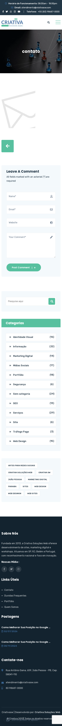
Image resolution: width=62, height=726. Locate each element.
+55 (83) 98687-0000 (49, 11)
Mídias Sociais (21, 365)
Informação (19, 346)
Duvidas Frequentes (15, 595)
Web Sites (32, 493)
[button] (23, 720)
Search (51, 301)
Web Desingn (14, 493)
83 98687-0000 (14, 688)
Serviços (18, 412)
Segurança (19, 384)
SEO (15, 403)
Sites (25, 486)
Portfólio (18, 375)
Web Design (19, 441)
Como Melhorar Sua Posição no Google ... (25, 627)
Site (15, 422)
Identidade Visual (23, 337)
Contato (8, 590)
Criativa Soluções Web (20, 472)
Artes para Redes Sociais (21, 465)
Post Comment (21, 267)
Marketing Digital (23, 356)
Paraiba (12, 486)
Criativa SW (44, 472)
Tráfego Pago (21, 431)
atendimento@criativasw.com (36, 7)
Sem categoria (21, 393)
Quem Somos (11, 607)
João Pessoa (15, 479)
